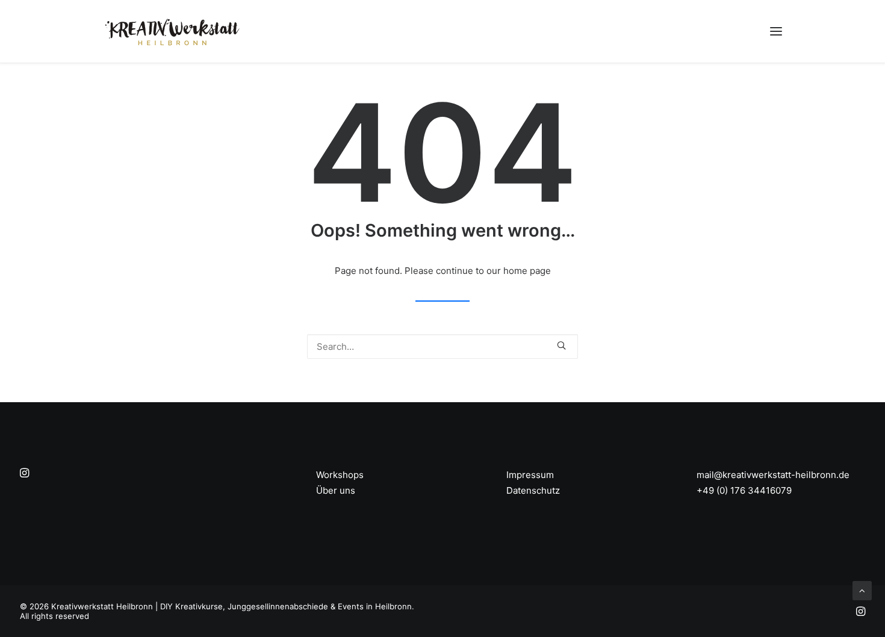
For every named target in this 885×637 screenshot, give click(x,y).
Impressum (530, 474)
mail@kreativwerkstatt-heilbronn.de (773, 474)
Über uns (335, 490)
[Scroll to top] (862, 589)
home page (527, 270)
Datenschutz (533, 490)
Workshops (340, 474)
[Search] (442, 346)
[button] (776, 31)
